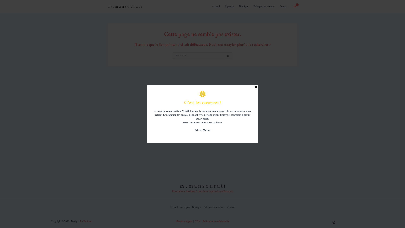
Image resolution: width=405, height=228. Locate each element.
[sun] (202, 94)
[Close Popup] (256, 87)
